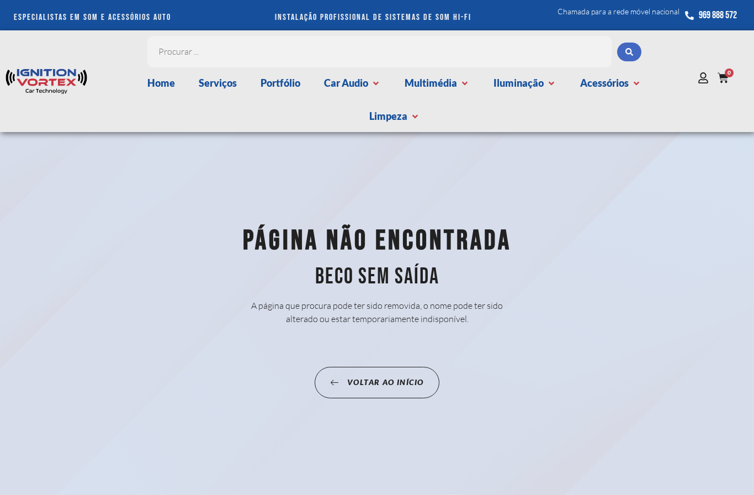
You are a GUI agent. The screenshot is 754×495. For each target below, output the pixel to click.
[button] (352, 83)
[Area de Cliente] (706, 77)
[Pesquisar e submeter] (629, 52)
